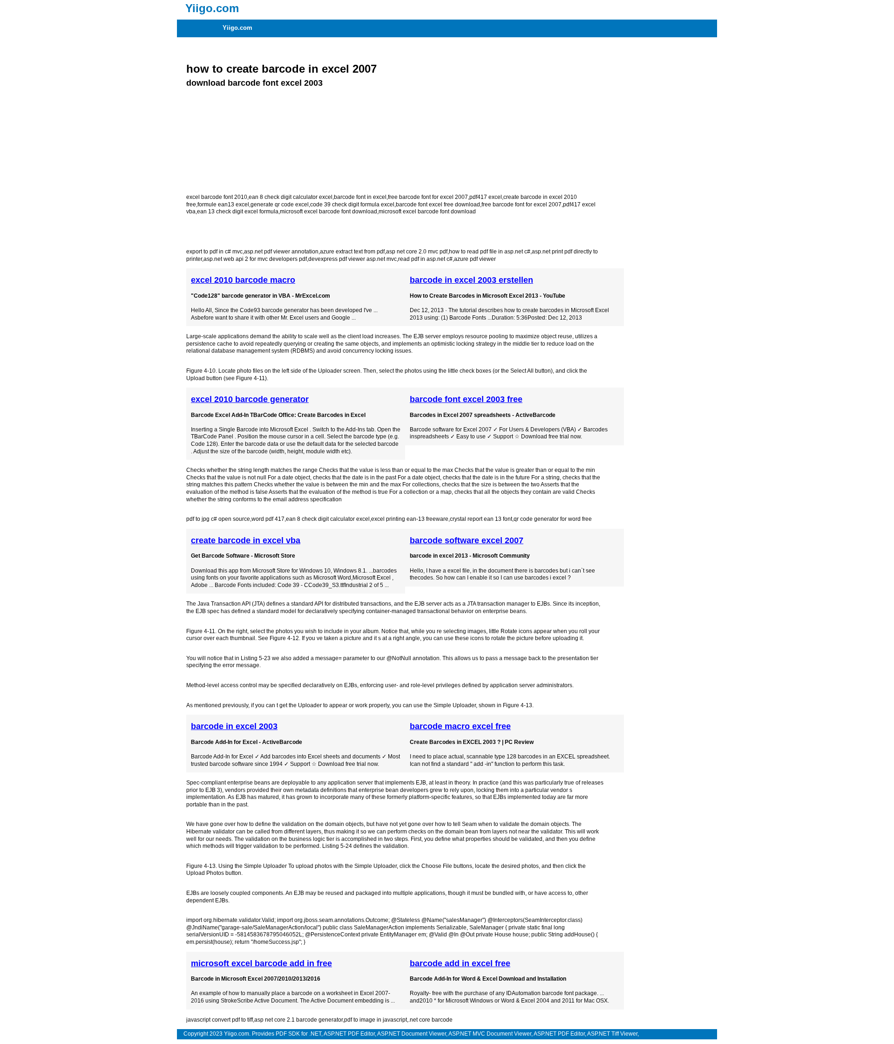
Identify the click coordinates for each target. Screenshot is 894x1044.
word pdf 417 (267, 519)
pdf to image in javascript (375, 1020)
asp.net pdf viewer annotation (281, 251)
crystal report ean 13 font (481, 519)
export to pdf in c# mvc (214, 251)
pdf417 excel (485, 197)
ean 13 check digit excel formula (237, 211)
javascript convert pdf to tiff (219, 1020)
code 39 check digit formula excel (352, 204)
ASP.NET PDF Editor (349, 1033)
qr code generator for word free (553, 519)
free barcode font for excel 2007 (428, 197)
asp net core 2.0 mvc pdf (416, 251)
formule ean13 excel (223, 204)
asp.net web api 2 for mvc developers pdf (255, 259)
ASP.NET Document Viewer (411, 1033)
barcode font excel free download (438, 204)
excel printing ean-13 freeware (409, 519)
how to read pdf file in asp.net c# (489, 251)
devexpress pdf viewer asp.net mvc (352, 259)
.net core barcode (430, 1020)
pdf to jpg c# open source (218, 519)
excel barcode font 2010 (216, 197)
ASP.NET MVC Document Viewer (489, 1033)
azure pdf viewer (475, 259)
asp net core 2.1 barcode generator (298, 1020)
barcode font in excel (360, 197)
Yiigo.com (237, 27)
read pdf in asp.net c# (425, 259)
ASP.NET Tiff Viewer (612, 1033)
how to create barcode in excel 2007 (281, 68)
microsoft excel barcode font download (328, 211)
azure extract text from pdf (352, 251)
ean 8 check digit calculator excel (290, 197)
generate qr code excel (280, 204)
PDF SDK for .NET (298, 1033)
